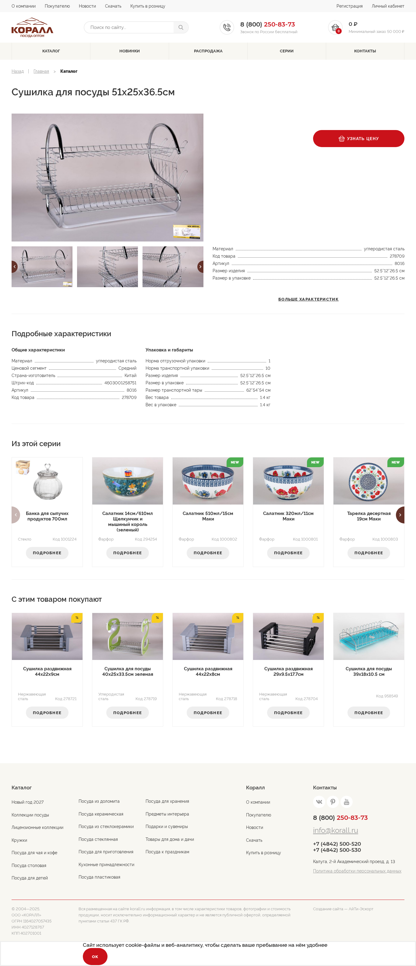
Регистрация (350, 6)
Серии (287, 51)
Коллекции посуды (30, 815)
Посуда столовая (29, 865)
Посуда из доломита (99, 801)
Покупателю (57, 6)
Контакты (365, 51)
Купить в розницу (147, 6)
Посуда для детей (30, 878)
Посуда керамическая (101, 814)
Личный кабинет (388, 6)
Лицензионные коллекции (37, 827)
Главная (41, 71)
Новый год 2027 (28, 802)
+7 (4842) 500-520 (337, 844)
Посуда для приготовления (106, 851)
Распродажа (208, 51)
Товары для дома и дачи (170, 839)
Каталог (51, 51)
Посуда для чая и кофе (34, 852)
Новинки (129, 51)
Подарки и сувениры (167, 826)
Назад (18, 71)
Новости (87, 6)
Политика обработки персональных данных (357, 871)
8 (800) (340, 817)
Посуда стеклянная (98, 839)
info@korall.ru (335, 830)
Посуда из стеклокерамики (106, 826)
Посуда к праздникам (167, 851)
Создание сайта (328, 909)
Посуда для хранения (167, 801)
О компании (24, 6)
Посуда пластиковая (99, 877)
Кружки (19, 840)
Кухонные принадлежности (106, 864)
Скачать (113, 6)
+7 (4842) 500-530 (337, 850)
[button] (15, 267)
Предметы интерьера (167, 814)
